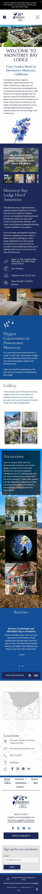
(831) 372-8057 (21, 814)
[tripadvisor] (28, 769)
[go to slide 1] (7, 178)
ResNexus (35, 883)
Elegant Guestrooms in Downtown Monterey (16, 340)
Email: (6, 856)
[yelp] (17, 769)
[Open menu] (37, 17)
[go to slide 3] (30, 178)
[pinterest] (23, 769)
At (5, 456)
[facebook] (12, 769)
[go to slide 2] (19, 178)
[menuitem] (7, 779)
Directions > (15, 762)
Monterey (11, 190)
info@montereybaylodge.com (22, 748)
